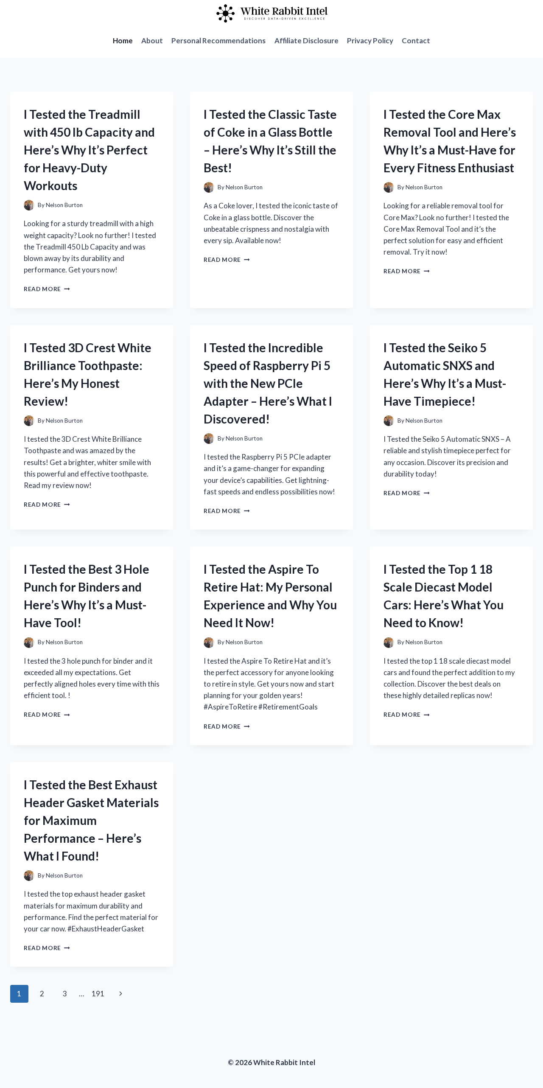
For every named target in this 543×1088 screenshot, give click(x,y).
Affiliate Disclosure (306, 40)
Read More (47, 289)
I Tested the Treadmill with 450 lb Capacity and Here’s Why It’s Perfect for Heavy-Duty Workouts (89, 150)
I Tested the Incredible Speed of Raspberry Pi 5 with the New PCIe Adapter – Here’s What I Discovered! (268, 383)
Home (123, 40)
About (152, 40)
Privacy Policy (370, 40)
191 (98, 993)
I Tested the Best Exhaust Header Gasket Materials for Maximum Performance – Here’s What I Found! (91, 820)
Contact (416, 40)
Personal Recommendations (218, 40)
